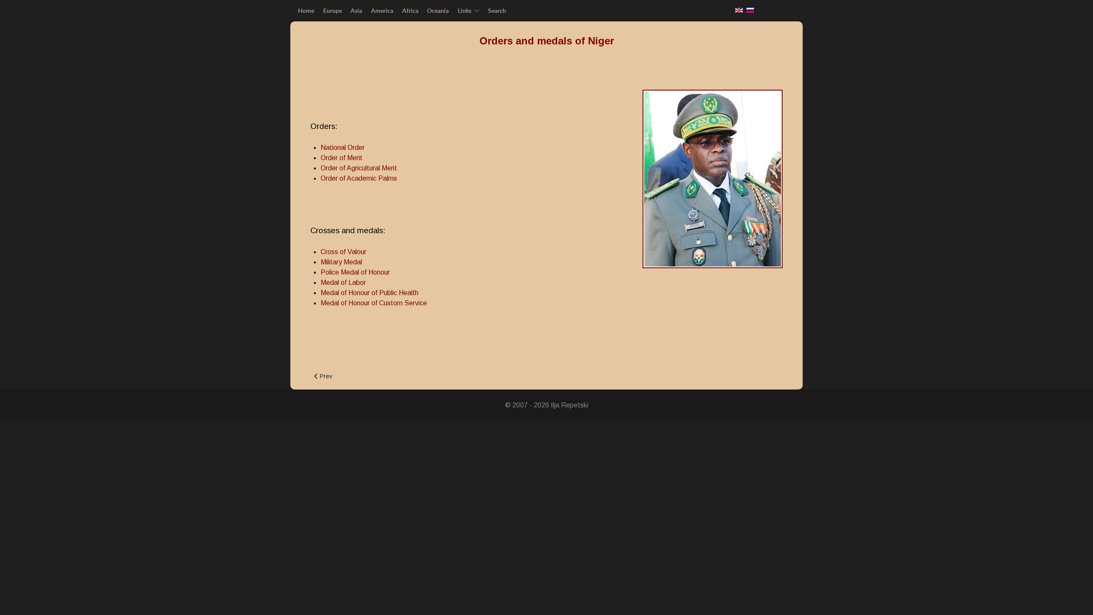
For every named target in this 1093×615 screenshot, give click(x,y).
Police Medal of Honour (355, 272)
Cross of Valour (343, 251)
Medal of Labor (343, 282)
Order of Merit (341, 157)
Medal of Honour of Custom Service (374, 303)
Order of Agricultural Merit (359, 168)
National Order (343, 147)
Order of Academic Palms (359, 178)
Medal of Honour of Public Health (369, 292)
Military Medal (341, 262)
